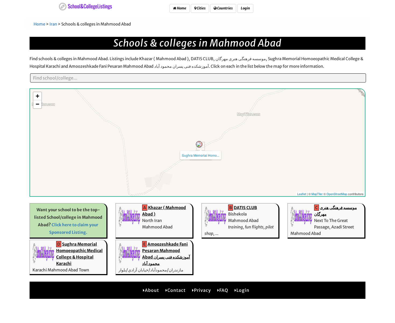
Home (181, 8)
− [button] (37, 104)
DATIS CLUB (245, 207)
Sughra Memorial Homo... (200, 155)
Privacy (202, 290)
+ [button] (37, 96)
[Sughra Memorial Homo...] (199, 144)
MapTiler (317, 194)
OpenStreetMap (336, 194)
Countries (225, 8)
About (152, 290)
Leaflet (301, 194)
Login (245, 8)
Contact (176, 290)
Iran (53, 24)
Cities (201, 8)
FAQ (223, 290)
